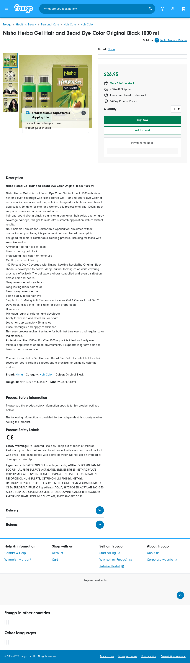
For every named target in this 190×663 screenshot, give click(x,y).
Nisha (111, 49)
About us (153, 553)
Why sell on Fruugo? (113, 560)
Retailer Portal (109, 566)
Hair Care (70, 24)
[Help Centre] (162, 8)
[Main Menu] (6, 8)
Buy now (142, 120)
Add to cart (142, 130)
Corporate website (160, 560)
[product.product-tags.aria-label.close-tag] (83, 113)
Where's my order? (17, 560)
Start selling (107, 553)
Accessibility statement (173, 656)
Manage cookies (127, 656)
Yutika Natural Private (173, 40)
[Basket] (183, 8)
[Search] (150, 8)
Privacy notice (148, 656)
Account (57, 553)
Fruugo (7, 24)
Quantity (110, 109)
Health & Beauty (26, 24)
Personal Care (50, 24)
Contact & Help (15, 553)
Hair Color (87, 24)
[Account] (173, 8)
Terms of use (107, 656)
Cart (55, 560)
